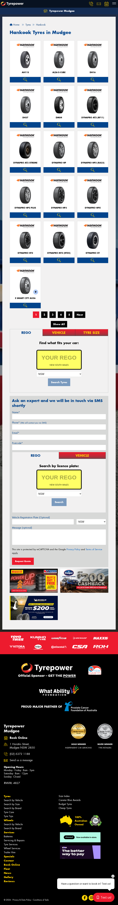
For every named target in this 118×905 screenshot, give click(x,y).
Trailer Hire (9, 852)
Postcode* (17, 443)
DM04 (59, 117)
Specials (9, 856)
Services (9, 832)
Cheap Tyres (65, 808)
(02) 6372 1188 (20, 754)
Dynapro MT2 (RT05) (59, 253)
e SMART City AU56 (25, 298)
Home (15, 24)
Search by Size (12, 804)
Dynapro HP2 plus (25, 208)
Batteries (8, 836)
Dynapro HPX (93, 208)
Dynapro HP (59, 162)
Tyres (7, 796)
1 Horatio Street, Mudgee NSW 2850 (22, 745)
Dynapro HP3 (59, 208)
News (7, 873)
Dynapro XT (93, 253)
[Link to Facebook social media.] (84, 898)
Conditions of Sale (41, 900)
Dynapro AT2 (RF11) (92, 117)
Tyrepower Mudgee (62, 11)
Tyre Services (11, 844)
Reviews (9, 881)
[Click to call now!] (91, 4)
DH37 (25, 117)
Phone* (29, 422)
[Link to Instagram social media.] (91, 898)
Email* (15, 432)
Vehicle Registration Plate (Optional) (31, 517)
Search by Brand (12, 808)
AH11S (25, 72)
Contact (9, 860)
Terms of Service (94, 549)
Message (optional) (22, 527)
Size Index (64, 796)
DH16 (93, 72)
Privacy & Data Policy (22, 900)
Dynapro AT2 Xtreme (25, 162)
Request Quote (23, 561)
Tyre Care (9, 812)
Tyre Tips (8, 816)
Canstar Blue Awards (70, 800)
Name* (16, 412)
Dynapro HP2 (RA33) (92, 162)
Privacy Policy (73, 549)
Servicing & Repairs (14, 840)
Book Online (12, 864)
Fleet (7, 869)
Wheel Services (12, 848)
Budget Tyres (65, 804)
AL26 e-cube (58, 72)
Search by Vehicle (13, 800)
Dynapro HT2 (25, 253)
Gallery (8, 877)
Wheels (8, 820)
